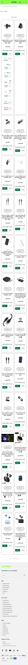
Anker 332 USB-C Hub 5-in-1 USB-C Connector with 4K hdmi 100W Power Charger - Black (20, 137)
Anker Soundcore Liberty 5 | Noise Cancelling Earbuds (20, 493)
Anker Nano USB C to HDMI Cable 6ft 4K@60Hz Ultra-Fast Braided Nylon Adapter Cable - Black (8, 217)
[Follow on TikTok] (14, 650)
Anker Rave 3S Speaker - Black (20, 374)
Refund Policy (5, 631)
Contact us (5, 627)
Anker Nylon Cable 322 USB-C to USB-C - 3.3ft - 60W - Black (20, 217)
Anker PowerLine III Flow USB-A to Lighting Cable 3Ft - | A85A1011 (7, 335)
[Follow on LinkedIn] (18, 650)
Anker (8, 134)
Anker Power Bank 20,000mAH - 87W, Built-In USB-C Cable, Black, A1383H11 (7, 253)
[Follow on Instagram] (6, 650)
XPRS (7, 450)
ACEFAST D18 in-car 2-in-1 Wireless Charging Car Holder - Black (7, 42)
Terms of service (6, 633)
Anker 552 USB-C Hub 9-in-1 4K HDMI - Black (7, 176)
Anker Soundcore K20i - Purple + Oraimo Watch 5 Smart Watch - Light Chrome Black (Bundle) (8, 454)
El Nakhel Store (6, 600)
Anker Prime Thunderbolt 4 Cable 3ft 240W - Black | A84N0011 (7, 375)
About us (4, 625)
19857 (4, 642)
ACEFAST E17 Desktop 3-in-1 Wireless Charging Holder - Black (20, 42)
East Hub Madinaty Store (7, 610)
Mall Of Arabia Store (7, 604)
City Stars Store (6, 614)
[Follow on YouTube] (10, 650)
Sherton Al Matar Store (7, 608)
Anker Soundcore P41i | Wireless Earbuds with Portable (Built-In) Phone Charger (20, 535)
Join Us (4, 634)
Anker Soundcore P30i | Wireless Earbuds (7, 534)
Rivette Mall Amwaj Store (7, 612)
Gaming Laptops (6, 585)
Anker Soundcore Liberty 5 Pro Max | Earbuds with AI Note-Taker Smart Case (20, 449)
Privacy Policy (5, 629)
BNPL (10, 53)
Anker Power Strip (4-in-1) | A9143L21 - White (20, 256)
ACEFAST (7, 38)
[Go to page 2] (17, 558)
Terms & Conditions (6, 623)
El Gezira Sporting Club (7, 606)
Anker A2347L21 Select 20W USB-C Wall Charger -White (20, 177)
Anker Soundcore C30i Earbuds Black (20, 413)
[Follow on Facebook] (2, 650)
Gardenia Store (6, 602)
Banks (5, 53)
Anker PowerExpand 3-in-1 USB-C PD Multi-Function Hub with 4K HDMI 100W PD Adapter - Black (20, 295)
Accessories (5, 591)
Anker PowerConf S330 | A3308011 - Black (7, 294)
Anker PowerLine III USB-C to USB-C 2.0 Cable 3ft (20, 334)
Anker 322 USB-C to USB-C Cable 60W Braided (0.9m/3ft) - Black (7, 137)
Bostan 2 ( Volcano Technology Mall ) (10, 616)
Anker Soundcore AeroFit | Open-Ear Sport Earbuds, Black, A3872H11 (7, 414)
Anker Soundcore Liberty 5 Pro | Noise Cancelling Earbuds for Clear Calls (7, 494)
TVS (3, 593)
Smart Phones (5, 589)
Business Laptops (6, 587)
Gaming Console (6, 583)
